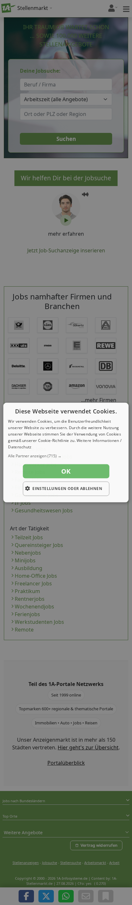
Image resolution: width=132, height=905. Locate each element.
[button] (66, 456)
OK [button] (66, 471)
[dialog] (65, 452)
